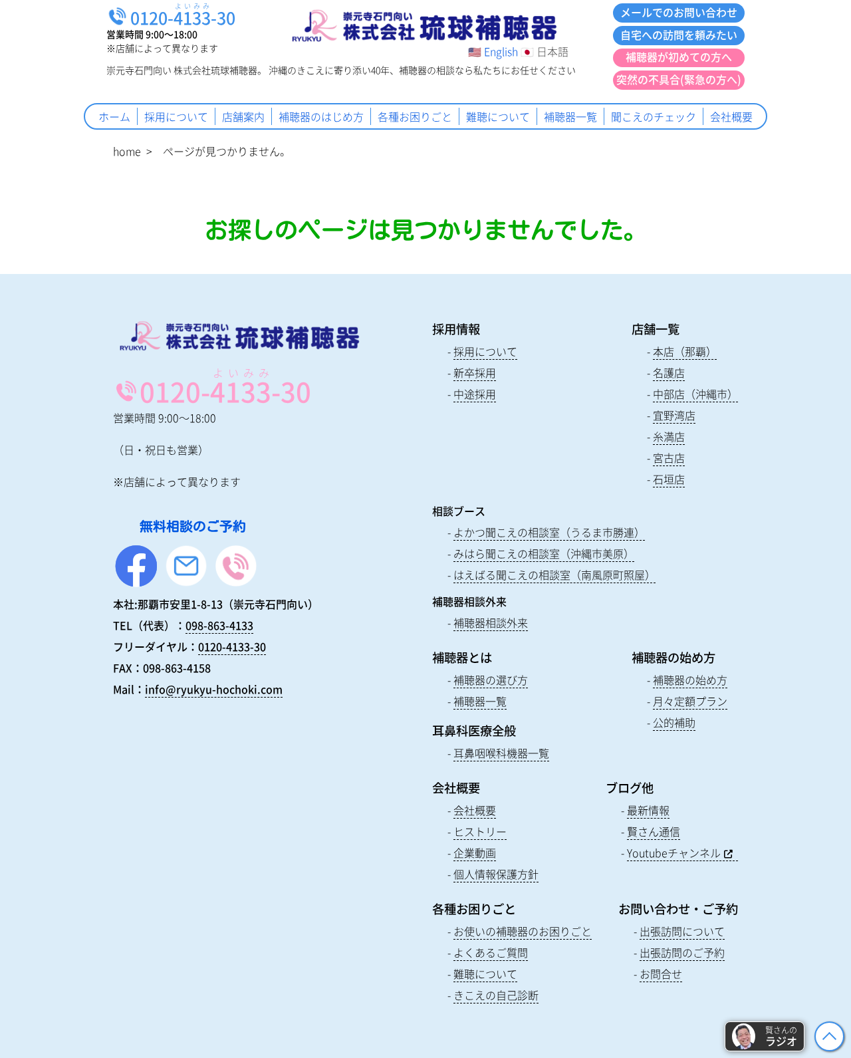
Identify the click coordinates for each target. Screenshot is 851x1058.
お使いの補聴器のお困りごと (522, 931)
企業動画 (474, 852)
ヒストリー (480, 831)
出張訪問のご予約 (682, 952)
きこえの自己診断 (496, 995)
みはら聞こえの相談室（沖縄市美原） (543, 553)
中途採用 (474, 394)
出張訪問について (682, 931)
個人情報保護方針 (496, 874)
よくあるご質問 (490, 952)
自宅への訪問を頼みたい (678, 35)
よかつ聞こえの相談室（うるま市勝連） (549, 532)
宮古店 (669, 457)
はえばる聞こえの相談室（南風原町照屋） (554, 575)
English (501, 51)
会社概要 (731, 116)
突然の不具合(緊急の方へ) (678, 79)
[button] (764, 1036)
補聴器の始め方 (690, 680)
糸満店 (669, 436)
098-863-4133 (219, 625)
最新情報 (648, 810)
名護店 (669, 372)
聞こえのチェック (653, 116)
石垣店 (669, 479)
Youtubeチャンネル (674, 852)
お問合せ (661, 974)
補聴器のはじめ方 (321, 116)
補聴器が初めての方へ (679, 57)
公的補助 (674, 722)
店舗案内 (243, 116)
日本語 (552, 51)
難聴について (498, 116)
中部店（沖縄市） (695, 394)
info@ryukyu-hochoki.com (214, 689)
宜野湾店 (674, 415)
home (127, 151)
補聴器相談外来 (490, 622)
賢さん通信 (653, 831)
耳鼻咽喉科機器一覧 (501, 753)
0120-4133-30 (232, 646)
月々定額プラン (690, 701)
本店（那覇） (685, 351)
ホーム (114, 116)
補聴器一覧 (570, 116)
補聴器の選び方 (490, 680)
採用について (176, 116)
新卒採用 (474, 372)
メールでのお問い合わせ (678, 12)
